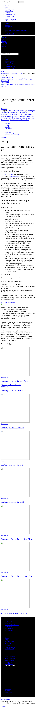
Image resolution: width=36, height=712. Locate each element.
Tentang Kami (9, 9)
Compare (4, 109)
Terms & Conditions (12, 625)
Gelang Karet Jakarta (13, 696)
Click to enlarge (6, 95)
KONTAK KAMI (9, 16)
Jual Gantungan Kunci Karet (19, 120)
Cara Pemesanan (10, 14)
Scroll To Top (5, 699)
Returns (7, 623)
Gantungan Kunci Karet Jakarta (11, 118)
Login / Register (10, 20)
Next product (5, 83)
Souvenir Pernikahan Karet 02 (14, 613)
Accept (3, 707)
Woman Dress (9, 660)
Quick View (4, 377)
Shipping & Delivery (12, 134)
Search (22, 2)
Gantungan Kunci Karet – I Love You (16, 576)
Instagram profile (11, 656)
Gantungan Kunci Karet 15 (12, 465)
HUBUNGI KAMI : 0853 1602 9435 (16, 30)
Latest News (9, 628)
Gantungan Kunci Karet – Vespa (15, 381)
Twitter (7, 25)
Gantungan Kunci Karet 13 (12, 428)
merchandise (14, 176)
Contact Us (8, 627)
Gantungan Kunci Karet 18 (12, 390)
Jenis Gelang (9, 11)
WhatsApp (8, 129)
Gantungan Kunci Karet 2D (19, 112)
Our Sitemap (9, 630)
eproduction (9, 174)
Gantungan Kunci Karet (14, 73)
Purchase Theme (10, 666)
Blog (6, 7)
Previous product (7, 77)
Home (7, 5)
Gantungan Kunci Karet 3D (10, 114)
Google (7, 127)
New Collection (10, 658)
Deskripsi (8, 132)
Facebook (8, 23)
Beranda (3, 73)
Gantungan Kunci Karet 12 (12, 502)
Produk (7, 13)
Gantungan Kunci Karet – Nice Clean (17, 539)
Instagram (8, 27)
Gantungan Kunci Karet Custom (23, 116)
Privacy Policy (9, 621)
